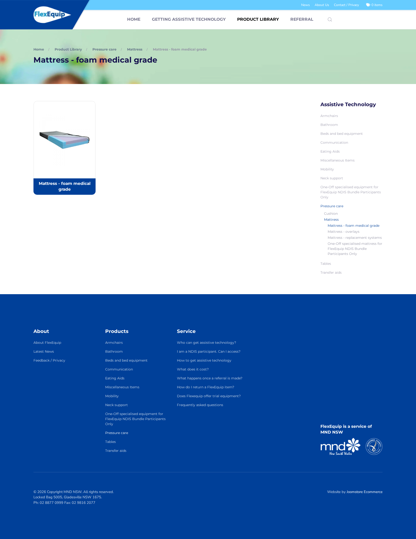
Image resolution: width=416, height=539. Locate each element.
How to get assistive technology (204, 360)
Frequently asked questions (200, 405)
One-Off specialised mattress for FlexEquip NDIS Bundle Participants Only (355, 248)
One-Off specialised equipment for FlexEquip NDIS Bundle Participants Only (350, 192)
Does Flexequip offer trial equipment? (209, 396)
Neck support (331, 178)
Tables (325, 263)
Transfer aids (331, 272)
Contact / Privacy (346, 5)
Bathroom (329, 125)
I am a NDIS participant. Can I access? (208, 351)
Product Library (258, 19)
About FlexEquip (47, 342)
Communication (334, 142)
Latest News (43, 351)
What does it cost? (193, 369)
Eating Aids (330, 151)
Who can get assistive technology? (206, 342)
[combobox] (330, 19)
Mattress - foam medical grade (353, 225)
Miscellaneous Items (337, 160)
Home (133, 19)
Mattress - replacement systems (355, 237)
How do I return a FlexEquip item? (205, 387)
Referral (301, 19)
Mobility (327, 169)
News (305, 5)
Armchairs (329, 116)
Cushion (331, 213)
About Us (322, 5)
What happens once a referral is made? (209, 378)
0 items (376, 5)
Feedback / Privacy (49, 360)
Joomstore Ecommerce (365, 491)
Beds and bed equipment (341, 133)
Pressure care (331, 206)
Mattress (331, 219)
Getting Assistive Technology (189, 19)
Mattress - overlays (343, 231)
